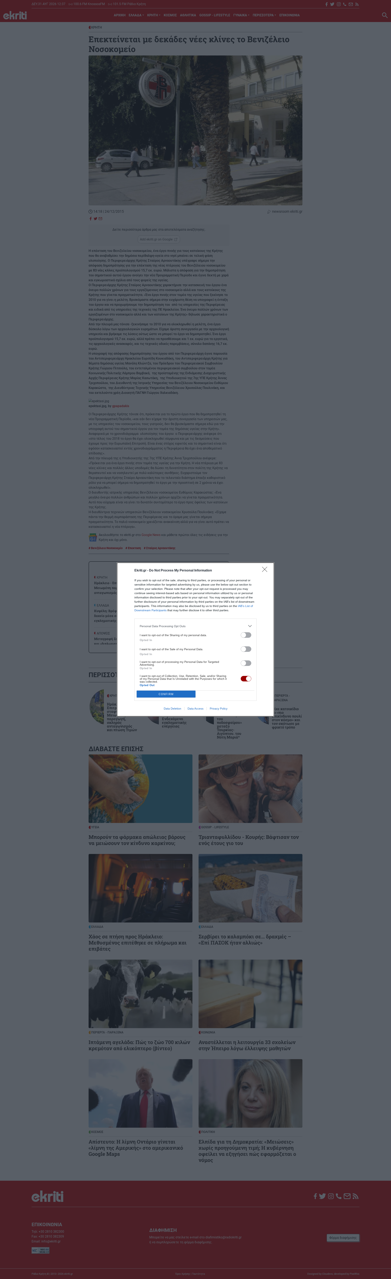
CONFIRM (166, 694)
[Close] (266, 571)
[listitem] (195, 626)
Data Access (195, 708)
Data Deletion (172, 708)
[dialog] (195, 639)
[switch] (246, 635)
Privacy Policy (218, 708)
